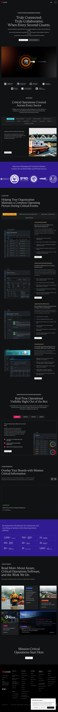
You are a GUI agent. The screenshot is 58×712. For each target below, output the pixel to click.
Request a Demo (50, 683)
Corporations (23, 683)
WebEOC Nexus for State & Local (15, 679)
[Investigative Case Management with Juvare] (48, 597)
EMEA (51, 681)
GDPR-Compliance (20, 704)
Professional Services (42, 686)
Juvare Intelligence (15, 693)
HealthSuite (14, 685)
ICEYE (32, 683)
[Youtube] (4, 689)
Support (40, 690)
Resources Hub (41, 674)
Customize (36, 707)
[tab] (10, 119)
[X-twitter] (6, 689)
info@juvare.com (5, 677)
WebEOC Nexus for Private (15, 676)
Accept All (50, 707)
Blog (39, 676)
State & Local (23, 673)
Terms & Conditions (14, 704)
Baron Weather (33, 675)
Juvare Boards (14, 697)
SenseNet (32, 677)
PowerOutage (33, 685)
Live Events (40, 678)
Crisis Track (14, 687)
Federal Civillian (24, 679)
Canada (52, 677)
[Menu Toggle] (56, 2)
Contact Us (50, 685)
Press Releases (41, 680)
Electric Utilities (24, 693)
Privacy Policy (26, 704)
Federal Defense (24, 675)
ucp (12, 673)
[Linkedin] (2, 689)
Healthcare (23, 681)
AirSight (32, 673)
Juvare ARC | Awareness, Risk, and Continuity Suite (15, 682)
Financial (22, 685)
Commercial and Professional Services (25, 696)
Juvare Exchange (15, 695)
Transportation (23, 698)
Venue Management (24, 691)
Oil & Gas (23, 689)
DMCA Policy (31, 704)
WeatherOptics (33, 679)
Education (23, 687)
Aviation (22, 677)
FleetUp (32, 681)
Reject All (43, 707)
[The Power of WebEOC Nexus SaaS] (9, 623)
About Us (49, 673)
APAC (51, 679)
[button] (51, 2)
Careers (49, 675)
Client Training (41, 688)
